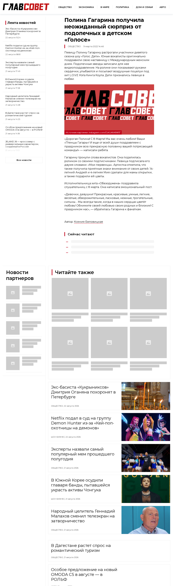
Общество (65, 7)
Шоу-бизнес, (58, 437)
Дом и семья (144, 7)
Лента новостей (21, 23)
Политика (122, 7)
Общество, (57, 406)
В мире (105, 7)
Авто (162, 7)
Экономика (86, 7)
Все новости (24, 160)
